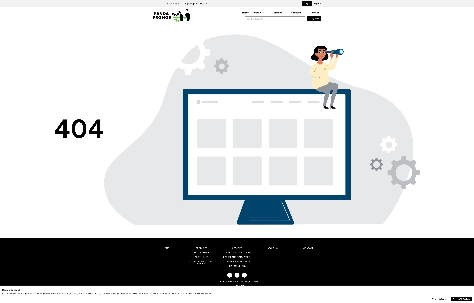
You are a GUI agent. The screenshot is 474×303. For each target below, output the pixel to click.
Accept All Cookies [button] (461, 299)
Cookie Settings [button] (439, 299)
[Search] (303, 19)
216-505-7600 (172, 3)
